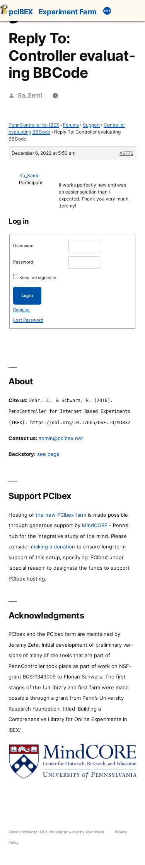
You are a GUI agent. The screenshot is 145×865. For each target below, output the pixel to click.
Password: (23, 262)
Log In (27, 295)
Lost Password (28, 320)
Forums (71, 125)
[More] (107, 12)
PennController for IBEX (34, 125)
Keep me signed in (37, 277)
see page (48, 454)
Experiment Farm (68, 11)
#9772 (126, 153)
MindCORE (94, 525)
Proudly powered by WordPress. (78, 832)
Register (21, 309)
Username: (23, 245)
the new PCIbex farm (61, 515)
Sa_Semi (30, 95)
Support (91, 125)
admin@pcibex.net (61, 438)
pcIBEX (21, 11)
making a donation (53, 546)
